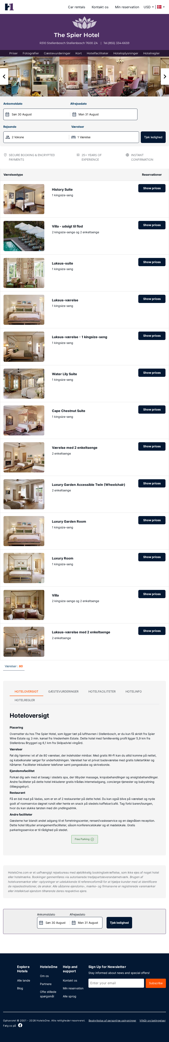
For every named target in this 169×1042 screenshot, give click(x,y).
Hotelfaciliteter (97, 53)
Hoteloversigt (26, 691)
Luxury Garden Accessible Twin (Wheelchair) (88, 485)
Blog (20, 988)
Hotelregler (151, 53)
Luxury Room (62, 558)
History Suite (62, 189)
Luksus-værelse (65, 300)
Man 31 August (89, 114)
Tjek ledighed (153, 137)
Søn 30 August (22, 114)
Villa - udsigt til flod (67, 226)
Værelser (77, 126)
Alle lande (23, 980)
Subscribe (156, 983)
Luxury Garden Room (69, 521)
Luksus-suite (62, 263)
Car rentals (76, 7)
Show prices (152, 188)
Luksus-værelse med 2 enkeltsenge (81, 632)
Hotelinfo (134, 691)
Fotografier (31, 53)
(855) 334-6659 (118, 43)
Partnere (46, 984)
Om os (44, 976)
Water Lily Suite (64, 374)
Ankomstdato (12, 103)
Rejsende (9, 126)
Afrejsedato (78, 103)
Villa (55, 595)
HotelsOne (43, 1020)
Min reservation (127, 7)
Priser (13, 53)
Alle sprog (69, 996)
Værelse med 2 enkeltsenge (74, 448)
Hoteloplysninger (125, 53)
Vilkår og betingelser (153, 1020)
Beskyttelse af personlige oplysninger (112, 1020)
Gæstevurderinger (57, 53)
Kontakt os (100, 7)
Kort (78, 53)
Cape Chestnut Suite (68, 411)
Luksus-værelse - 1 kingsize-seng (79, 337)
